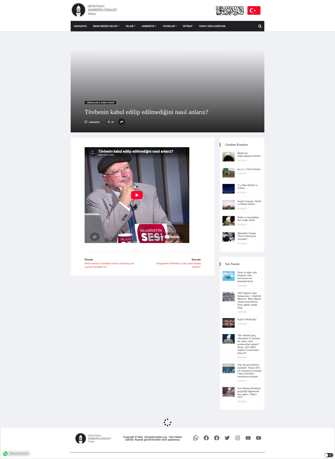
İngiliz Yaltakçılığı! (247, 319)
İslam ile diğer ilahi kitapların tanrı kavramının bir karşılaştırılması (247, 277)
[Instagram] (237, 438)
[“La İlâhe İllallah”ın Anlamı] (228, 189)
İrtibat (188, 26)
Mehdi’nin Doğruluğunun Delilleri (249, 154)
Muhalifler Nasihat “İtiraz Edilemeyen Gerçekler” (246, 236)
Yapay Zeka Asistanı (212, 26)
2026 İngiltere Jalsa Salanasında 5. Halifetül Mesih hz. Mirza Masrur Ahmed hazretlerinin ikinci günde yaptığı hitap (249, 300)
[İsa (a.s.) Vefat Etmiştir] (228, 173)
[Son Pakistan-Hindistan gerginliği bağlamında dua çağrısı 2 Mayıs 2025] (228, 392)
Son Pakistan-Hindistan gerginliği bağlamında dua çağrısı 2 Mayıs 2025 (248, 392)
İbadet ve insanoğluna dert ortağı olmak (248, 219)
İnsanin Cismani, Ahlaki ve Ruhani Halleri (249, 203)
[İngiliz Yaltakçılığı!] (228, 323)
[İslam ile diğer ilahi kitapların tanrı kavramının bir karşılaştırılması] (228, 276)
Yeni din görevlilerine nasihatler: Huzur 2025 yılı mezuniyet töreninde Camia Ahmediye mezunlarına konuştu (249, 371)
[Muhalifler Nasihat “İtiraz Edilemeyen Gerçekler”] (228, 237)
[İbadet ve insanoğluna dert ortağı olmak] (228, 221)
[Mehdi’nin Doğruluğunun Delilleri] (228, 156)
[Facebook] (206, 438)
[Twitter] (227, 438)
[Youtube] (248, 438)
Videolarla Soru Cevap (100, 103)
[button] (328, 455)
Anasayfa (80, 26)
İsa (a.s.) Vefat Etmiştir (248, 169)
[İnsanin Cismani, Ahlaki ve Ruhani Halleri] (228, 205)
